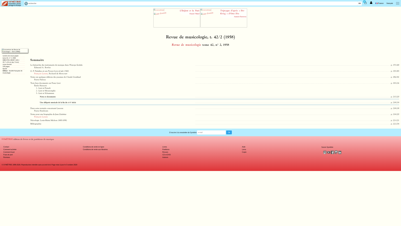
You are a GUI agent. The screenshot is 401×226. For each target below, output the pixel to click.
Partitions (165, 149)
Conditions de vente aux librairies (95, 149)
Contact (6, 147)
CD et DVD (166, 155)
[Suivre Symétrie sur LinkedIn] (340, 153)
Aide (243, 147)
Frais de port (8, 155)
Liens (244, 149)
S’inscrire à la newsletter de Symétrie (183, 132)
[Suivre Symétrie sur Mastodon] (336, 153)
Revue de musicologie (186, 45)
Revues (165, 152)
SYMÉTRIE (7, 139)
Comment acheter (9, 149)
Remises (6, 157)
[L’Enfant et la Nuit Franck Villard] (177, 27)
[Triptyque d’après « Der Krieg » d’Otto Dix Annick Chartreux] (223, 27)
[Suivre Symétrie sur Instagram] (325, 153)
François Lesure (41, 73)
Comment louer (9, 152)
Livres (164, 147)
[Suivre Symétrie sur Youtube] (328, 153)
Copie (244, 152)
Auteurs (165, 157)
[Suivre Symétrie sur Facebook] (332, 153)
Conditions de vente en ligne (93, 147)
